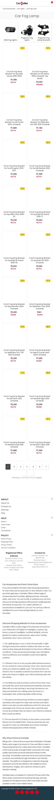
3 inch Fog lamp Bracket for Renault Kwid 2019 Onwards (14, 444)
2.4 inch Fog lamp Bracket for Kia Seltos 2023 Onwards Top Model (40, 75)
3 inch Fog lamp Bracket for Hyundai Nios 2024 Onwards (14, 306)
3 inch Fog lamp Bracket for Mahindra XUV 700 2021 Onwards (14, 352)
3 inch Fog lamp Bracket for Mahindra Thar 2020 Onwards (39, 306)
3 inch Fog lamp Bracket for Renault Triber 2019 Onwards (39, 444)
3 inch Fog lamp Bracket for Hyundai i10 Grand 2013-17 (39, 214)
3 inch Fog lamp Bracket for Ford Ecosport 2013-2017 (14, 168)
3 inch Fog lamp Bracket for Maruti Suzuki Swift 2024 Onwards (39, 352)
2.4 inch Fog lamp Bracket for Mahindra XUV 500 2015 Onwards (40, 122)
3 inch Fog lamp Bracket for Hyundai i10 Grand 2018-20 (14, 260)
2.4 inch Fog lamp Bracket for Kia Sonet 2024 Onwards (14, 122)
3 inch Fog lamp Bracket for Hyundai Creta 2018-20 (14, 214)
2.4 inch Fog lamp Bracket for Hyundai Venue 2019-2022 (14, 73)
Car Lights (20, 9)
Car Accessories (9, 9)
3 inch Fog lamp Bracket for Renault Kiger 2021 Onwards (39, 398)
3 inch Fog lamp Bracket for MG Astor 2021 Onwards (14, 398)
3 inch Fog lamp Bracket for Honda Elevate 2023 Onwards (39, 168)
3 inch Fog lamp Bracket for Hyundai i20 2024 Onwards (39, 260)
